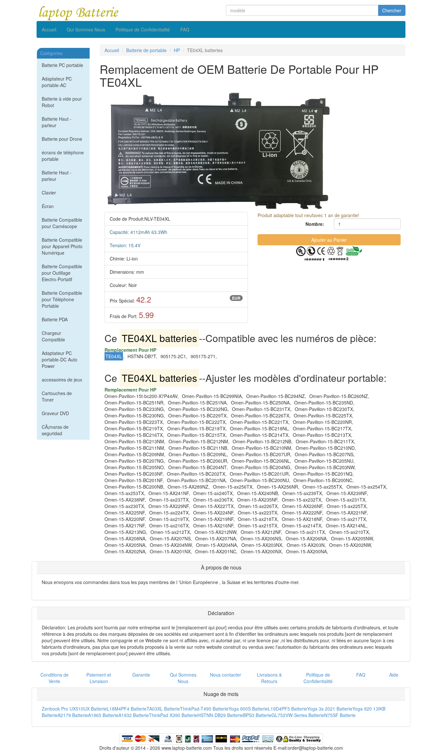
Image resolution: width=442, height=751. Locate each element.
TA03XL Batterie (163, 708)
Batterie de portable (146, 50)
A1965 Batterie (103, 715)
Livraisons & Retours (269, 677)
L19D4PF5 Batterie (287, 708)
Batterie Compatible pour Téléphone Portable (62, 299)
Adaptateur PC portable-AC (57, 81)
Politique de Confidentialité (143, 29)
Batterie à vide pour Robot (62, 101)
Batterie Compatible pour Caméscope (62, 222)
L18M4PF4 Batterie (127, 708)
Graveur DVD (55, 413)
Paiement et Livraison (98, 677)
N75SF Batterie (340, 715)
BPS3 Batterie (257, 715)
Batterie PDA (55, 319)
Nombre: (314, 224)
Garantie (141, 674)
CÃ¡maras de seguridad (55, 430)
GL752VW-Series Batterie (297, 715)
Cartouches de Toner (57, 396)
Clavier (49, 192)
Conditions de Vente (54, 677)
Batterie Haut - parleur (57, 122)
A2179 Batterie (73, 715)
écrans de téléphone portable (63, 155)
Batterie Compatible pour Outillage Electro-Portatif (62, 272)
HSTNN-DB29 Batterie (220, 715)
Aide (393, 674)
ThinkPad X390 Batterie (173, 715)
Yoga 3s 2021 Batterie (329, 708)
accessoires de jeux (62, 379)
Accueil (49, 29)
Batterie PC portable (62, 65)
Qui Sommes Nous (86, 29)
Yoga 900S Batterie (248, 708)
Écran (48, 206)
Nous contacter (225, 674)
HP (177, 50)
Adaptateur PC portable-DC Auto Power (59, 359)
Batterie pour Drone (62, 139)
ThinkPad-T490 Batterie (204, 708)
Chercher (391, 10)
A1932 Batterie (133, 715)
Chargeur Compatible (53, 336)
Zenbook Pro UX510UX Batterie (74, 708)
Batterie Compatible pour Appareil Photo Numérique (62, 246)
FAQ (184, 29)
